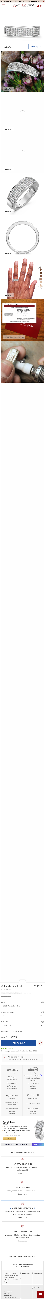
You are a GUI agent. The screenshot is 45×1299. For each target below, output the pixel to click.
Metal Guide (42, 1002)
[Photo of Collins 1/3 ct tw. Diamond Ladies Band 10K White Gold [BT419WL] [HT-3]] (22, 278)
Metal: (3, 1002)
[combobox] (22, 1006)
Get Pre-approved (33, 1083)
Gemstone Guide (42, 1012)
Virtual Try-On (35, 46)
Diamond (12, 993)
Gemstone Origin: (7, 1012)
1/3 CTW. (19, 993)
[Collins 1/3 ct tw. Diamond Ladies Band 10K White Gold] (22, 320)
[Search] (38, 5)
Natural (4, 993)
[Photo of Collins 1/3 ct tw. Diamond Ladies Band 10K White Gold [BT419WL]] (22, 29)
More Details (27, 993)
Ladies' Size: (5, 1022)
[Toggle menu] (3, 6)
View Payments (12, 1083)
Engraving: (5, 1031)
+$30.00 (18, 1032)
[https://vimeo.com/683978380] (22, 362)
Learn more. (22, 1173)
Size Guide (42, 1022)
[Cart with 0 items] (42, 5)
